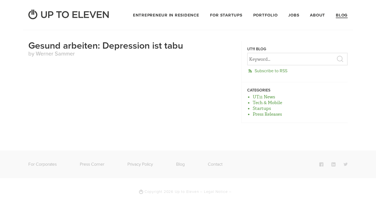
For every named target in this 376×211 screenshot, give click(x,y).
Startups (262, 108)
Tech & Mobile (267, 103)
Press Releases (267, 114)
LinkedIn (333, 164)
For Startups (226, 15)
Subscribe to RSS (271, 71)
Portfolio (265, 15)
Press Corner (92, 164)
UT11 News (264, 97)
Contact (215, 164)
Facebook (321, 164)
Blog (342, 15)
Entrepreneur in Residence (166, 15)
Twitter (346, 164)
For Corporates (42, 164)
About (317, 15)
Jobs (293, 15)
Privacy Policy (140, 164)
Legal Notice (216, 192)
